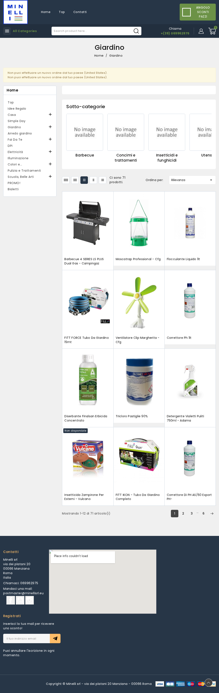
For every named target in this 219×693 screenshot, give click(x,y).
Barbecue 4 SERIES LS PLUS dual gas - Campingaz (84, 261)
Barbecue (84, 155)
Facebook (10, 600)
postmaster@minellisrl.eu (23, 593)
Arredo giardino (20, 133)
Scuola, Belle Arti (21, 177)
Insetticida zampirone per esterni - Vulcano (84, 497)
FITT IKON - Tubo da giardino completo (138, 497)
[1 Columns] (102, 180)
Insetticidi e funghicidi (167, 158)
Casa (12, 115)
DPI (10, 146)
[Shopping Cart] (212, 31)
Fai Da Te (15, 139)
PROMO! (14, 183)
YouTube (20, 600)
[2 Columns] (93, 180)
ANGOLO (203, 7)
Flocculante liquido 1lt (183, 259)
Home (12, 90)
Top (11, 102)
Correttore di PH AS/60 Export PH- (189, 497)
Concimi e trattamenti (126, 158)
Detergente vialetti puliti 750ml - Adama (185, 418)
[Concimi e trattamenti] (125, 132)
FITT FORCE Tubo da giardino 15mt (86, 340)
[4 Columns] (74, 180)
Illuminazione (18, 158)
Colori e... (15, 164)
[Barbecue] (84, 132)
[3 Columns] (84, 180)
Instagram (29, 600)
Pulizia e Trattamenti (24, 170)
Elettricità (15, 152)
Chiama (175, 29)
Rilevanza (192, 180)
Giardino (14, 127)
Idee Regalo (17, 108)
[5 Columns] (65, 180)
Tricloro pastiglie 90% (132, 416)
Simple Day (16, 121)
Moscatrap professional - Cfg (138, 259)
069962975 (29, 583)
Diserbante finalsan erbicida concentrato (85, 418)
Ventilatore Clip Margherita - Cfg (138, 340)
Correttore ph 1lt (179, 338)
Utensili (208, 155)
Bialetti (13, 189)
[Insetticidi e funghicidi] (166, 132)
